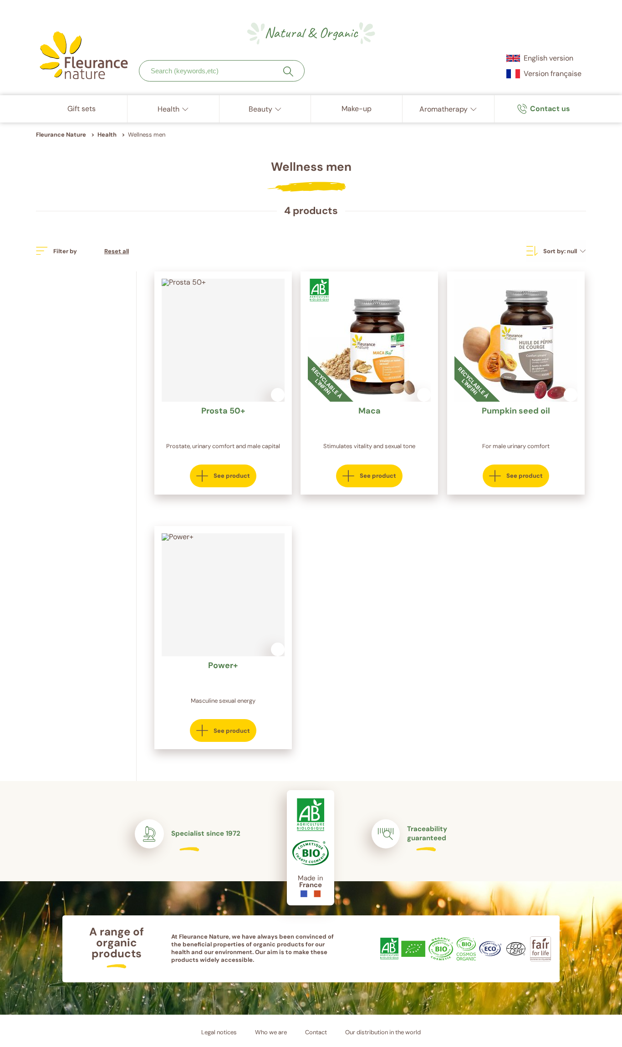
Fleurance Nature (61, 135)
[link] (544, 109)
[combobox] (222, 71)
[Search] (288, 71)
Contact (316, 1032)
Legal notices (219, 1032)
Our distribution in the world (383, 1032)
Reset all (116, 251)
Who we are (271, 1032)
